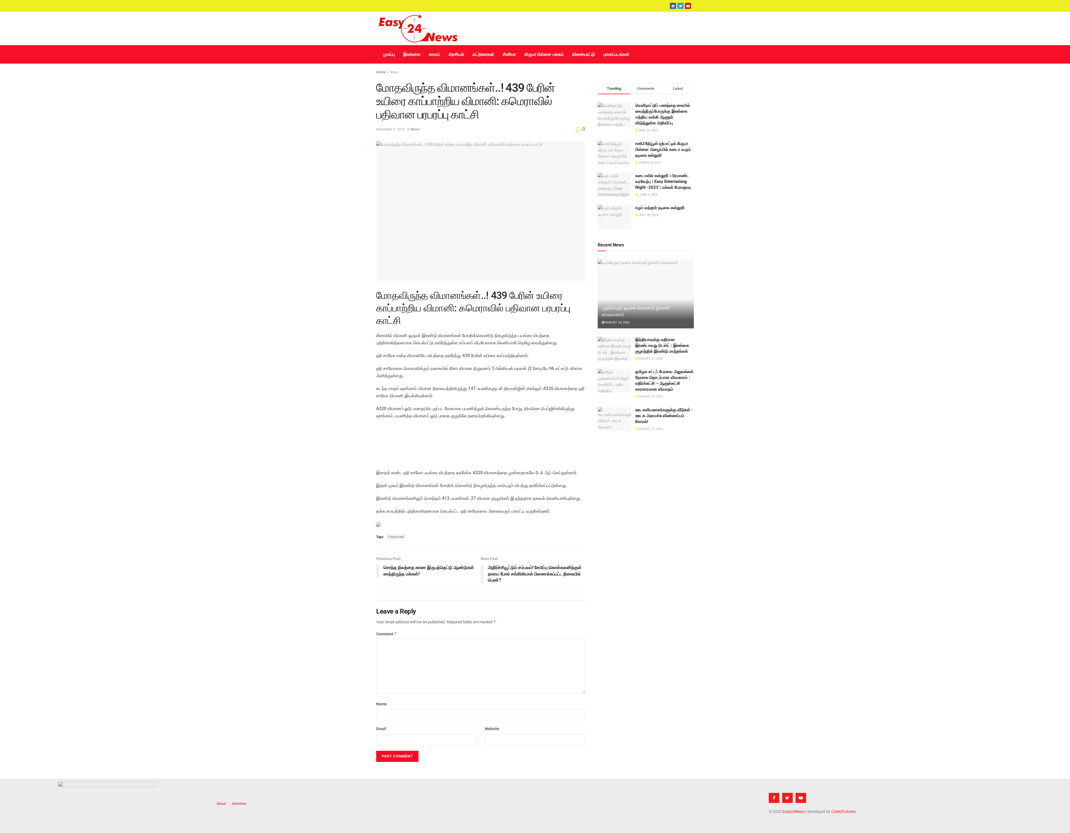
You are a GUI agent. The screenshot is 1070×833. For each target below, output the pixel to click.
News (394, 72)
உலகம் (434, 54)
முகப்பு (389, 54)
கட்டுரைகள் (483, 54)
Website (492, 729)
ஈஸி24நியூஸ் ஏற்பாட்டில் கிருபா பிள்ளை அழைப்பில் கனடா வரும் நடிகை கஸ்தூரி (663, 149)
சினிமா (509, 54)
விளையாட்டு (583, 54)
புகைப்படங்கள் (616, 54)
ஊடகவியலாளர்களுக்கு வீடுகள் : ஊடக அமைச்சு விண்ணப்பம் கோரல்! (663, 415)
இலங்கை (411, 54)
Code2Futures (843, 811)
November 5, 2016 (390, 129)
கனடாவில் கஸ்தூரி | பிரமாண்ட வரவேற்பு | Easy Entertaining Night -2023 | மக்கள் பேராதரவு (663, 181)
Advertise (239, 803)
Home (380, 72)
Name (381, 704)
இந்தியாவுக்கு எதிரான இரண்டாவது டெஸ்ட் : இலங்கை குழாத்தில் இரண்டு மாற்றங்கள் (662, 345)
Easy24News (793, 811)
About (221, 803)
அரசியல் (456, 54)
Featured (396, 537)
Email (381, 729)
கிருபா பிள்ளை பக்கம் (544, 54)
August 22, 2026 (616, 322)
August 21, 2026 (650, 358)
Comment (386, 633)
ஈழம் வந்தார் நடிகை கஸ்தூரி (660, 207)
